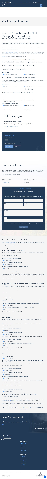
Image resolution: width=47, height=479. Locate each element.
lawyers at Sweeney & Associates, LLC (10, 52)
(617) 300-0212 (23, 450)
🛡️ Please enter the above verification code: (12, 220)
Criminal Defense (23, 459)
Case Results (25, 2)
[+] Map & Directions (5, 182)
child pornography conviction (31, 399)
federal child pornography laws (15, 243)
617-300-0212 (36, 2)
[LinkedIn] (22, 443)
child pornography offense (10, 242)
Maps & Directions (23, 451)
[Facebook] (25, 443)
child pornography (39, 42)
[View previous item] (2, 428)
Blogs (21, 2)
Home (23, 456)
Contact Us (16, 146)
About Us (23, 457)
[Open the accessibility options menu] (45, 477)
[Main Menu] (41, 5)
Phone (5, 203)
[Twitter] (24, 443)
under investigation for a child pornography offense (15, 47)
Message (6, 210)
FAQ (29, 2)
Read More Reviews (38, 428)
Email (25, 203)
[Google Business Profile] (21, 443)
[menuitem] (23, 121)
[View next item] (4, 428)
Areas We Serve (23, 461)
